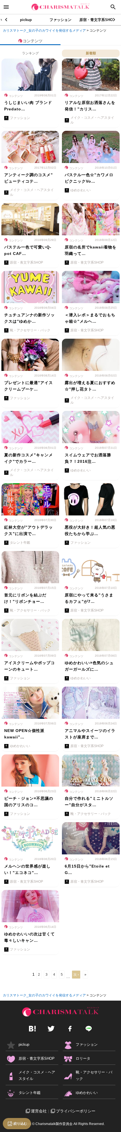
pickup (26, 20)
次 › (76, 975)
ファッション (60, 20)
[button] (114, 19)
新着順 (91, 53)
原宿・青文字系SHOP (97, 20)
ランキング (30, 53)
